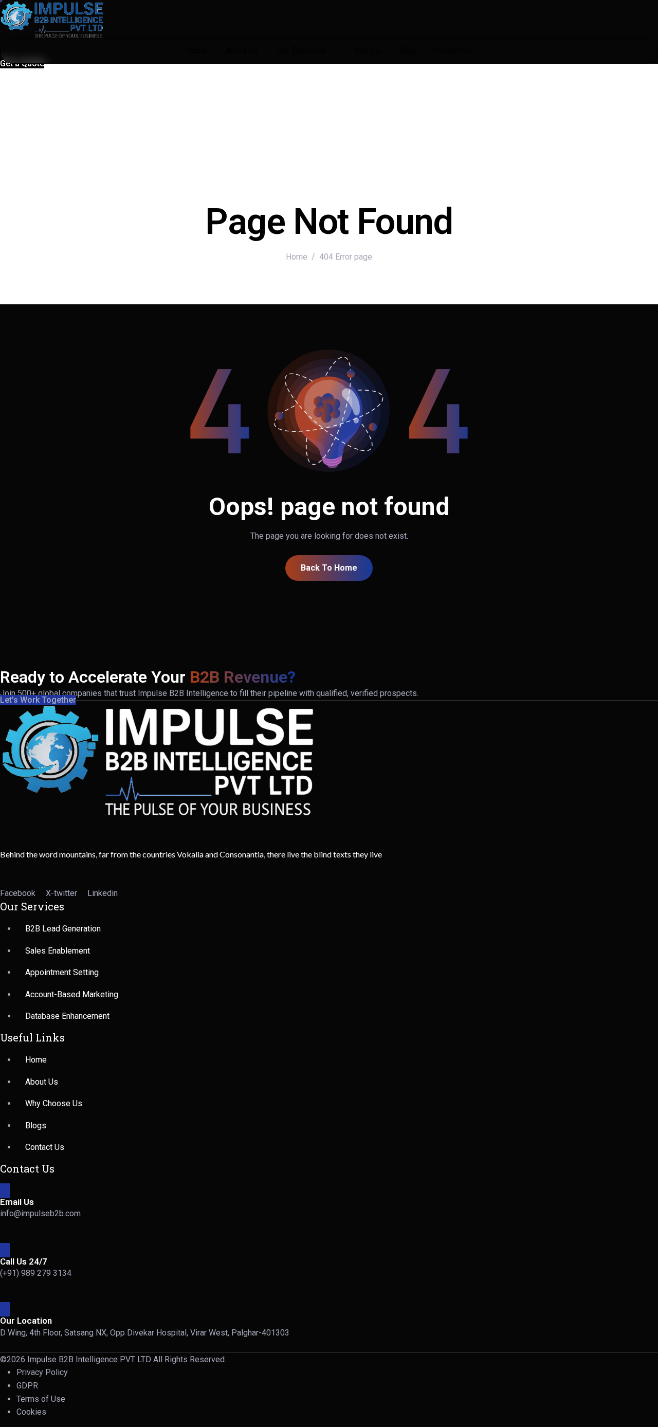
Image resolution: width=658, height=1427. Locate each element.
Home (196, 51)
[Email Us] (5, 1190)
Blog (407, 51)
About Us (242, 51)
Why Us (366, 51)
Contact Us (453, 51)
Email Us (17, 1202)
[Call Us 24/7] (5, 1250)
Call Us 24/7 (23, 1261)
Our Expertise (301, 51)
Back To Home (329, 568)
